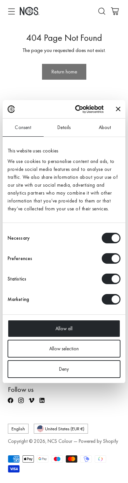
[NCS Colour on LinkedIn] (43, 403)
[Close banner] (118, 109)
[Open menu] (11, 11)
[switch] (111, 258)
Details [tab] (64, 127)
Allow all (64, 328)
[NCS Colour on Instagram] (22, 403)
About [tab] (105, 127)
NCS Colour (60, 441)
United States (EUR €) (64, 428)
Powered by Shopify (98, 441)
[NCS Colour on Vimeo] (32, 403)
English (18, 428)
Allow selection (64, 348)
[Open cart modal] (114, 11)
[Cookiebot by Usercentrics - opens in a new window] (78, 109)
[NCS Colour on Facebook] (11, 403)
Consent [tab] (23, 127)
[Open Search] (101, 11)
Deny (64, 369)
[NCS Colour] (29, 11)
